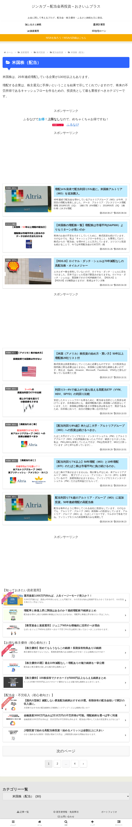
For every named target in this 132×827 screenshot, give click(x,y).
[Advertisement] (66, 158)
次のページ (66, 751)
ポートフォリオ (109, 812)
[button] (122, 576)
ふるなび (73, 124)
